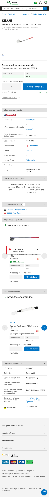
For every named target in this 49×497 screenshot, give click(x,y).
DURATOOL (31, 120)
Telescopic (30, 160)
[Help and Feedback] (44, 492)
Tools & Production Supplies (19, 14)
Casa (4, 14)
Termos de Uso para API (26, 471)
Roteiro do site (39, 476)
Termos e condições (9, 476)
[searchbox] (22, 8)
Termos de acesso (8, 471)
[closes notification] (38, 249)
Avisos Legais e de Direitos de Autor (15, 473)
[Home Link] (16, 3)
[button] (3, 3)
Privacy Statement (25, 476)
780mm (29, 150)
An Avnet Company (9, 488)
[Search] (45, 8)
